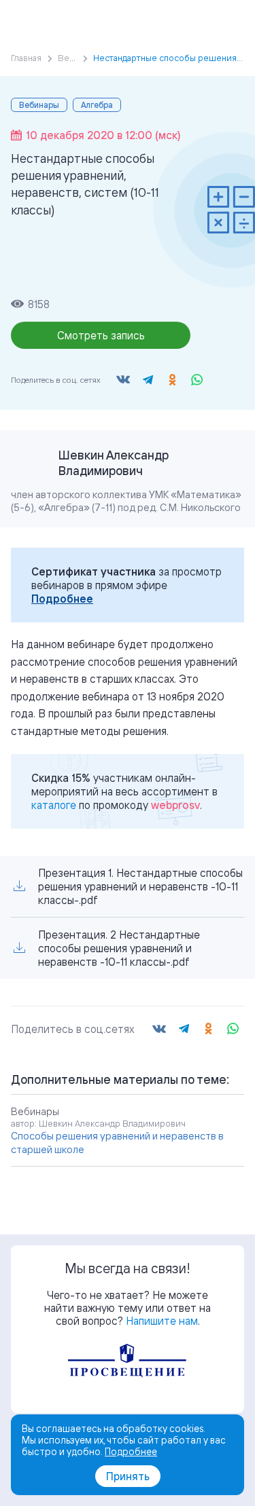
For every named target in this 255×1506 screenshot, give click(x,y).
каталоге (53, 805)
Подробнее (62, 598)
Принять (128, 1476)
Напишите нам (162, 1321)
